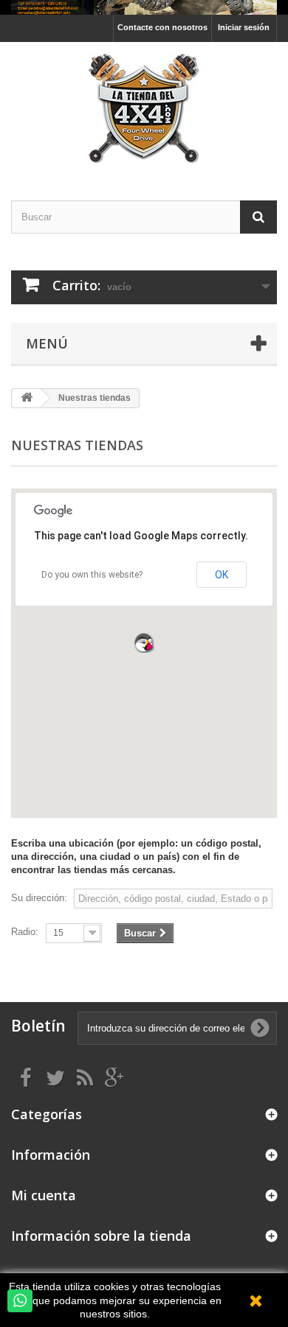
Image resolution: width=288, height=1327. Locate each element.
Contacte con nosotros (162, 27)
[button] (144, 642)
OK (221, 575)
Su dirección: (39, 897)
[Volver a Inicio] (27, 398)
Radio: (24, 931)
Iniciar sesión (244, 27)
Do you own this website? (92, 575)
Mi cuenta (43, 1195)
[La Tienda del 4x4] (144, 108)
